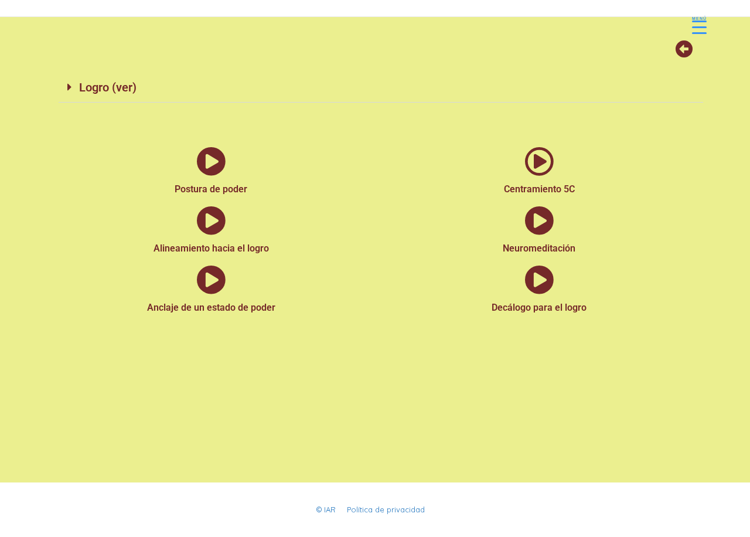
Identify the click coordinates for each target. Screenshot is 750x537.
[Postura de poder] (211, 161)
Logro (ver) (108, 87)
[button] (381, 88)
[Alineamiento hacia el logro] (211, 220)
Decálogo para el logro (539, 307)
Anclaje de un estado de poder (211, 307)
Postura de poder (211, 189)
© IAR (326, 509)
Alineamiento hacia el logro (211, 248)
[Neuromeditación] (539, 220)
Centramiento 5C (539, 189)
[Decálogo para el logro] (539, 279)
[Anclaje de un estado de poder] (211, 279)
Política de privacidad (386, 509)
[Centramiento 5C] (539, 161)
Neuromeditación (539, 248)
